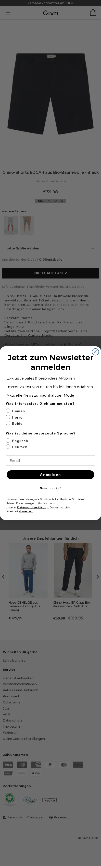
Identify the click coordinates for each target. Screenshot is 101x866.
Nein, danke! (50, 488)
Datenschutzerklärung (32, 507)
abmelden (26, 511)
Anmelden (50, 475)
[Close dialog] (95, 351)
